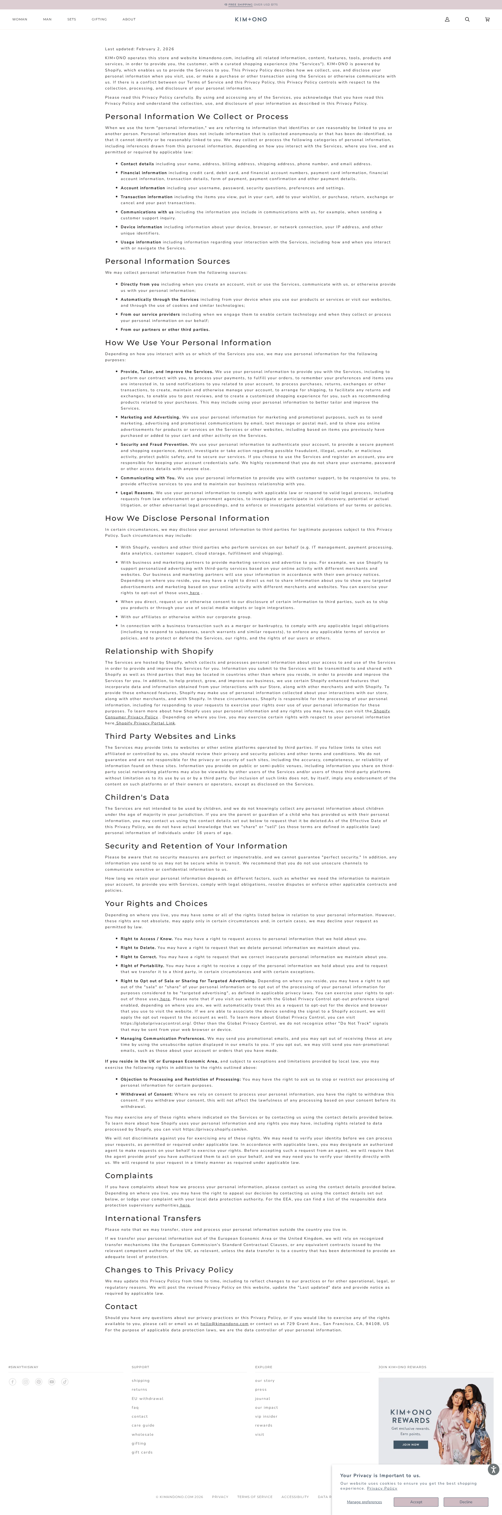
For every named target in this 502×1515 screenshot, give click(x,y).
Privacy (220, 1497)
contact (140, 1416)
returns (139, 1389)
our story (265, 1380)
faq (135, 1407)
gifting (139, 1443)
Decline (466, 1502)
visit (259, 1434)
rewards (264, 1425)
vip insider (266, 1416)
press (261, 1389)
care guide (143, 1425)
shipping (141, 1380)
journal (262, 1398)
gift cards (142, 1452)
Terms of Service (255, 1497)
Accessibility (295, 1497)
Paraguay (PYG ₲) (407, 19)
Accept (416, 1502)
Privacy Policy (382, 1488)
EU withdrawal (148, 1398)
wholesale (143, 1434)
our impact (266, 1407)
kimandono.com (176, 1497)
